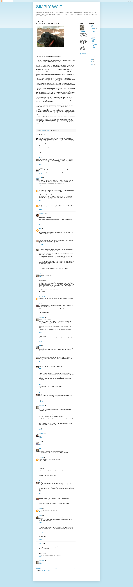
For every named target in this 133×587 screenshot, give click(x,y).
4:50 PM (40, 341)
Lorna (40, 273)
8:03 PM (40, 539)
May (92, 35)
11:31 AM (41, 244)
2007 (92, 61)
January (93, 56)
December (94, 28)
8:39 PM (40, 493)
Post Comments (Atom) (45, 570)
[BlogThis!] (54, 130)
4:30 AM (40, 352)
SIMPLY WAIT (49, 6)
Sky (40, 345)
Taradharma (41, 433)
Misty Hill (41, 457)
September (94, 33)
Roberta (40, 543)
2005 (92, 64)
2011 (92, 25)
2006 (92, 63)
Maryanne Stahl (42, 365)
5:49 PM (40, 154)
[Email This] (53, 130)
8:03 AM (40, 522)
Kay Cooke (41, 355)
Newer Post (38, 568)
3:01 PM (40, 477)
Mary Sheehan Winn (43, 497)
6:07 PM (40, 164)
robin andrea (41, 213)
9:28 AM (40, 224)
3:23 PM (40, 380)
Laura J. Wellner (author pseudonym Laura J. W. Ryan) (49, 136)
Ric (39, 303)
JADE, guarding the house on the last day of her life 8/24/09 (46, 48)
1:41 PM (40, 368)
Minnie (40, 515)
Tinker (40, 189)
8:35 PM (40, 389)
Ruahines (41, 392)
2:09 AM (40, 299)
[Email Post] (51, 130)
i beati (40, 441)
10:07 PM (41, 532)
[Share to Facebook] (57, 130)
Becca (40, 177)
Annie (40, 384)
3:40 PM (40, 361)
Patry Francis (41, 157)
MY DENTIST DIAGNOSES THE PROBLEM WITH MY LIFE (94, 52)
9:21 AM (40, 444)
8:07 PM (40, 332)
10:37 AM (41, 235)
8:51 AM (40, 200)
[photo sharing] (50, 47)
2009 (92, 58)
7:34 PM (40, 511)
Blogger (71, 578)
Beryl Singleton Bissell (43, 238)
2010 (92, 26)
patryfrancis (66, 48)
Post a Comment (41, 566)
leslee (40, 228)
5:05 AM (40, 453)
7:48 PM (40, 185)
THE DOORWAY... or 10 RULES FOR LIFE (94, 45)
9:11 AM (40, 209)
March (93, 37)
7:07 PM (40, 173)
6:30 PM (40, 563)
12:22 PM (41, 549)
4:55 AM (40, 463)
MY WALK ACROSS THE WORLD (93, 40)
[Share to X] (56, 130)
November (94, 29)
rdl (39, 168)
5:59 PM (40, 556)
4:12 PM (40, 504)
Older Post (73, 568)
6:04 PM (40, 429)
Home (56, 568)
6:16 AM (40, 313)
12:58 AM (41, 401)
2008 (92, 59)
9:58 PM (40, 293)
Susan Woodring (42, 296)
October (93, 31)
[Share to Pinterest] (58, 130)
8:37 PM (40, 276)
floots (40, 448)
